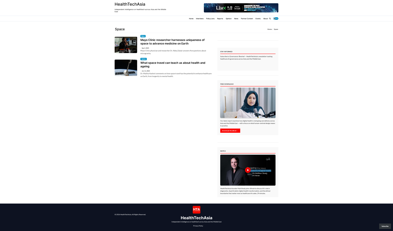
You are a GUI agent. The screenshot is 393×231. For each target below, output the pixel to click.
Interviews (200, 19)
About (265, 19)
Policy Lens (210, 19)
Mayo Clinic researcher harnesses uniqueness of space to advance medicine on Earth (172, 41)
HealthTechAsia (130, 4)
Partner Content (247, 19)
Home (191, 19)
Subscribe (385, 226)
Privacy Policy (198, 226)
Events (258, 19)
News (236, 19)
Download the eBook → (230, 131)
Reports (220, 19)
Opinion (229, 19)
